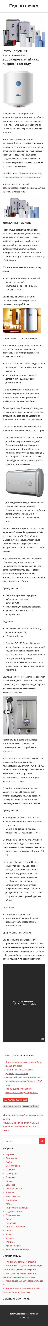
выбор (26, 1106)
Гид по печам (24, 5)
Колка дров (11, 1200)
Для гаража (11, 1173)
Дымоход (10, 1184)
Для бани (10, 1169)
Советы (9, 1230)
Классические (13, 1196)
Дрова (9, 1181)
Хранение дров (13, 1245)
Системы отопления (16, 1226)
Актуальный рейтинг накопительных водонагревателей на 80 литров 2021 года (24, 1081)
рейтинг (34, 1106)
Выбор (9, 1162)
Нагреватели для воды (15, 1100)
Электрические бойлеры (18, 1249)
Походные (11, 1223)
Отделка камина (14, 1211)
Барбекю (10, 1154)
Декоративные (13, 1165)
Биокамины (11, 1158)
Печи (8, 1219)
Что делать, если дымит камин (21, 1261)
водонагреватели (12, 1106)
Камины (10, 1192)
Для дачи (10, 1177)
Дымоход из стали (15, 1188)
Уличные (10, 1241)
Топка (8, 1234)
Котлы (9, 1203)
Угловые (10, 1238)
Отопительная (13, 1215)
